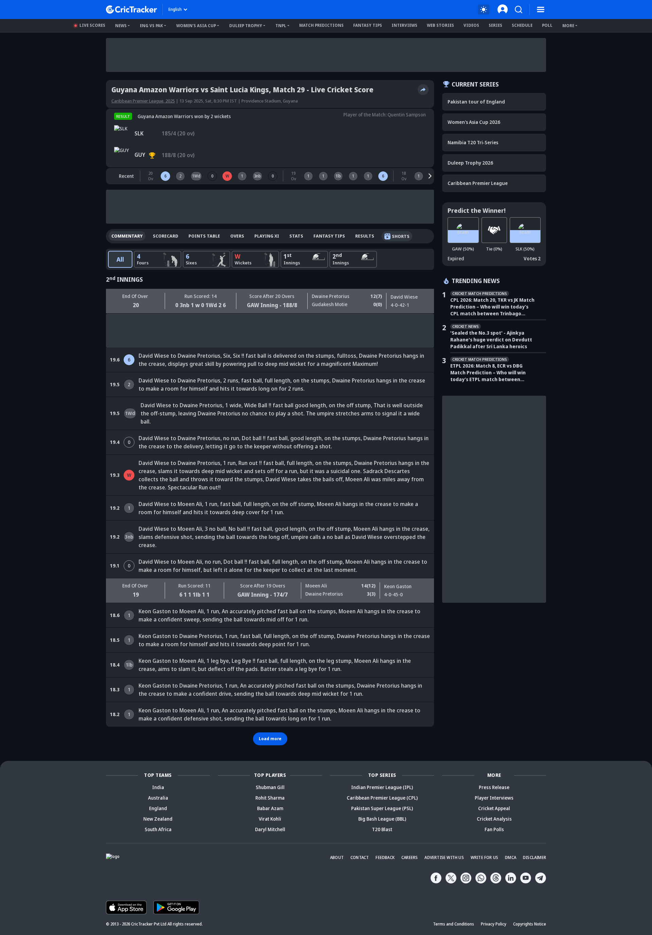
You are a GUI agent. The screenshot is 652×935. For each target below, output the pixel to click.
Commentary (127, 236)
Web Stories (440, 25)
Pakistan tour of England (476, 101)
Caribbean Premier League (478, 183)
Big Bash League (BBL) (382, 819)
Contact (359, 857)
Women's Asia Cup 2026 (474, 122)
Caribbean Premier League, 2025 (143, 101)
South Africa (158, 829)
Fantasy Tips (367, 25)
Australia (158, 797)
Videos (471, 25)
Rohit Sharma (270, 797)
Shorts (401, 236)
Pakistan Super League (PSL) (382, 808)
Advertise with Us (444, 857)
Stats (296, 236)
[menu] (540, 9)
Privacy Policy (493, 924)
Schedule (522, 25)
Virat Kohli (270, 819)
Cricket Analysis (494, 819)
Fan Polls (494, 829)
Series (495, 25)
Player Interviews (494, 797)
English (175, 9)
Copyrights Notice (529, 924)
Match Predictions (321, 25)
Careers (409, 857)
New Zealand (158, 819)
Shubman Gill (270, 787)
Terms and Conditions (453, 924)
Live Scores (92, 25)
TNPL (280, 26)
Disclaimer (534, 857)
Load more (270, 739)
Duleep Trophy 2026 (470, 163)
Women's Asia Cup (196, 26)
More (568, 26)
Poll (547, 25)
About (337, 857)
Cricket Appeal (494, 808)
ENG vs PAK (151, 26)
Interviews (404, 25)
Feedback (385, 857)
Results (364, 236)
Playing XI (266, 236)
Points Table (204, 236)
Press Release (494, 787)
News (121, 26)
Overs (237, 236)
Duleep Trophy (245, 26)
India (158, 787)
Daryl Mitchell (270, 829)
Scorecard (165, 236)
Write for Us (484, 857)
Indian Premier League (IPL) (382, 787)
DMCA (510, 857)
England (158, 808)
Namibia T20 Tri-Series (473, 142)
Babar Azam (270, 808)
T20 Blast (382, 829)
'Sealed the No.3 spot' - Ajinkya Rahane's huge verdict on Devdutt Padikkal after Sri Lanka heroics (491, 340)
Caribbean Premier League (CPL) (382, 797)
